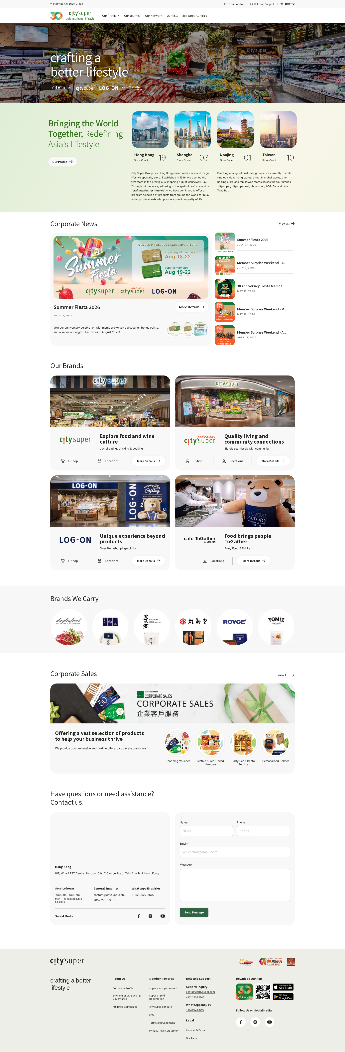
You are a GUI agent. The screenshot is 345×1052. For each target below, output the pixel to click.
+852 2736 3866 (104, 900)
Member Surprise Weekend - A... (261, 332)
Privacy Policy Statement (164, 1030)
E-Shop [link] (73, 461)
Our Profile (59, 162)
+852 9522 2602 (143, 894)
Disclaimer (192, 1038)
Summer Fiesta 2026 (77, 306)
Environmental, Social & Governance (127, 997)
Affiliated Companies (125, 1006)
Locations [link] (112, 461)
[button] (111, 15)
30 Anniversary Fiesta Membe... (261, 285)
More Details (189, 306)
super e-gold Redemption (157, 997)
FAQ (151, 1014)
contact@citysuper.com (109, 894)
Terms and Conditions (162, 1022)
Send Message (194, 912)
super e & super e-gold (163, 988)
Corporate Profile (123, 988)
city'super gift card (160, 1006)
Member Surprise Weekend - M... (262, 309)
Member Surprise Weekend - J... (261, 262)
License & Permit (196, 1030)
